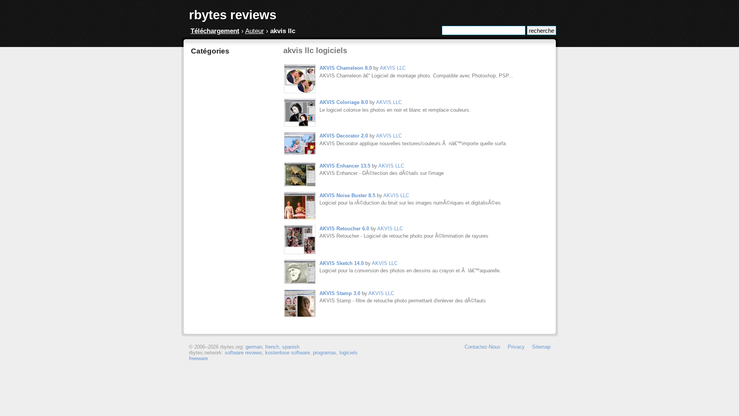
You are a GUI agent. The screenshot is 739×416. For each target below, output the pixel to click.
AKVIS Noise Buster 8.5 (347, 195)
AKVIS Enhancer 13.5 (344, 166)
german (254, 347)
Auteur (254, 31)
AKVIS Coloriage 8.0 (343, 102)
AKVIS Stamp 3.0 (339, 293)
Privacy (516, 347)
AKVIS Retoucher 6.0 (344, 228)
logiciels (348, 353)
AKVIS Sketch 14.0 (341, 263)
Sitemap (541, 347)
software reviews (243, 353)
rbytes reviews (232, 15)
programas (324, 353)
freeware (198, 358)
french (272, 347)
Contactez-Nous (482, 347)
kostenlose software (287, 353)
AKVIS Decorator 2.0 (343, 136)
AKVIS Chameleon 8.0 (345, 68)
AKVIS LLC (393, 68)
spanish (290, 347)
